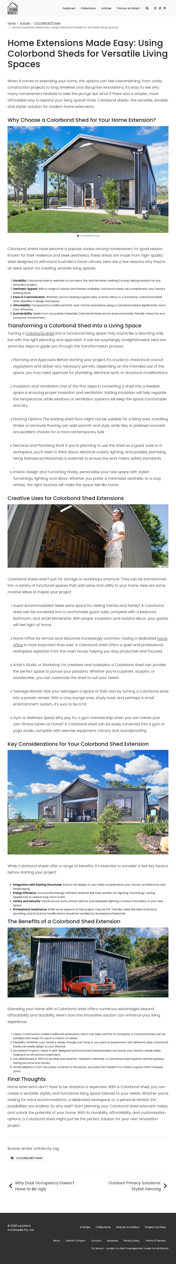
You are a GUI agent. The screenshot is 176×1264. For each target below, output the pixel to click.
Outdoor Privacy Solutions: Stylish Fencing (135, 1186)
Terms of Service (155, 1240)
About (56, 1240)
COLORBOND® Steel (47, 23)
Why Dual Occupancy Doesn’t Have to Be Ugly (44, 1186)
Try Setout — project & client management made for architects (129, 1248)
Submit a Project (76, 1240)
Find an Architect (128, 8)
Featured (69, 8)
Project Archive (155, 1227)
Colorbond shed (40, 333)
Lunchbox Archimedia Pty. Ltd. (21, 1228)
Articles (106, 8)
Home (12, 23)
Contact (96, 1240)
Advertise (112, 1240)
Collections (88, 8)
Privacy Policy (132, 1240)
